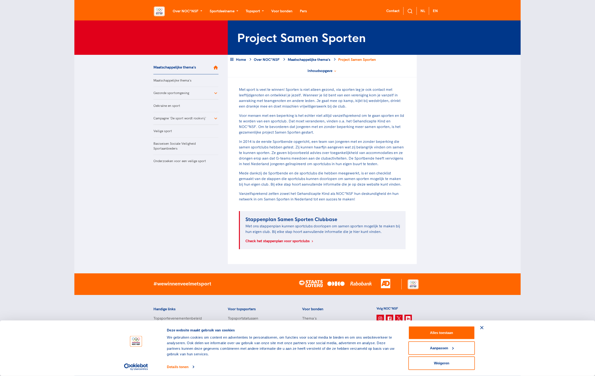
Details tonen (177, 367)
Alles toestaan (441, 333)
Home (241, 59)
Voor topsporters (242, 309)
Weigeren (441, 363)
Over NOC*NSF (267, 59)
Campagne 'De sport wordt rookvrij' (179, 118)
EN (435, 11)
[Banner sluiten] (481, 327)
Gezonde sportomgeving (171, 93)
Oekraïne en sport (166, 106)
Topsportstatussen (243, 318)
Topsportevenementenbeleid (177, 318)
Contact (393, 11)
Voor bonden (281, 11)
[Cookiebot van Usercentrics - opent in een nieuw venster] (136, 366)
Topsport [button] (253, 11)
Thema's (309, 318)
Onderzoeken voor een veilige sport (179, 161)
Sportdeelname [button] (222, 11)
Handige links (164, 309)
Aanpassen (439, 348)
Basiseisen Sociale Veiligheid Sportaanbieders (174, 145)
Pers (303, 11)
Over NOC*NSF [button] (186, 11)
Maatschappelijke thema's (174, 67)
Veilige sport (162, 131)
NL (422, 11)
